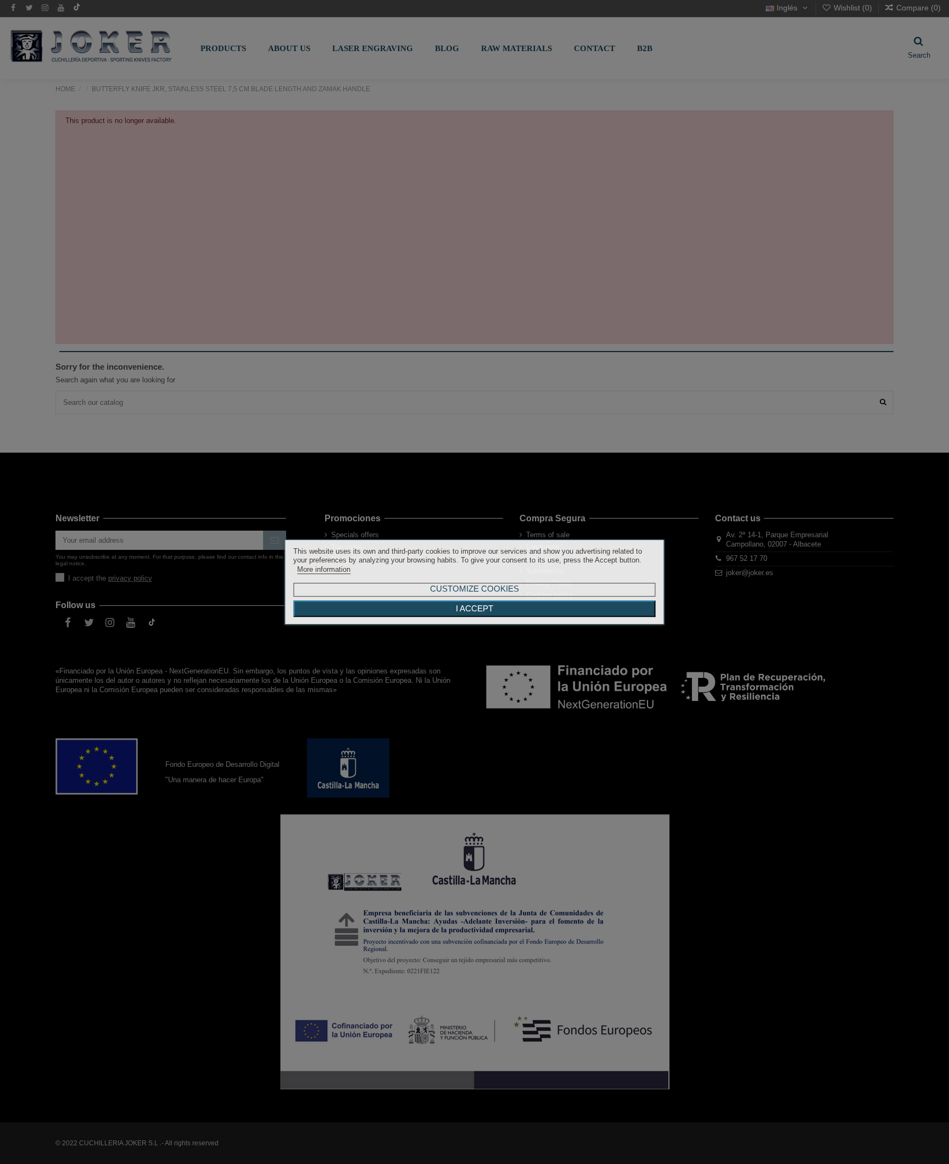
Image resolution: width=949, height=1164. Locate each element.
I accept (474, 608)
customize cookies (474, 588)
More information (323, 569)
